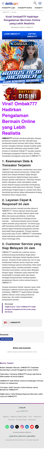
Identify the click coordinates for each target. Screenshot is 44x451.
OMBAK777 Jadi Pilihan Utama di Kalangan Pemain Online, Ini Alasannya (21, 382)
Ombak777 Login (8, 8)
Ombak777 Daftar (25, 8)
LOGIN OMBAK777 (12, 33)
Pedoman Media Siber (19, 416)
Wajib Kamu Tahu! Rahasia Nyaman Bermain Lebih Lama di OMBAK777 (21, 395)
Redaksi (6, 416)
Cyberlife (13, 12)
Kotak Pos (37, 416)
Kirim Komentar (6, 339)
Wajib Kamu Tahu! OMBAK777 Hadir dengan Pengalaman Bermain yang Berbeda (20, 309)
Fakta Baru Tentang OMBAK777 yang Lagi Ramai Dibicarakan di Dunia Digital (20, 375)
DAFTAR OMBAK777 (32, 35)
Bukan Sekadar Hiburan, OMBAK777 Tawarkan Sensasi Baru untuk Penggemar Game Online (19, 369)
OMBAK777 (5, 12)
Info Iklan (11, 420)
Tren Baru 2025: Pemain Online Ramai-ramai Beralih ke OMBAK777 (19, 388)
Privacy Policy (21, 420)
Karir (30, 416)
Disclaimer (32, 420)
